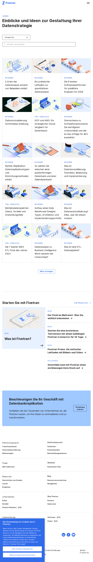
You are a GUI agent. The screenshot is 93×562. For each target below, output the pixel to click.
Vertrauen (51, 517)
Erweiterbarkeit (53, 450)
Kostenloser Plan (54, 467)
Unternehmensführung (11, 450)
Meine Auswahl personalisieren (22, 555)
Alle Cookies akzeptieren (22, 549)
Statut (50, 521)
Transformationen (9, 446)
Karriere (50, 500)
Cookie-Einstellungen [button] (52, 550)
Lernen (5, 484)
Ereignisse (6, 487)
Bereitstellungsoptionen (57, 453)
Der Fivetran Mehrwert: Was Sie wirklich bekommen (65, 317)
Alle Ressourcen (81, 303)
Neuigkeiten (52, 484)
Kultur (4, 500)
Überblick (51, 463)
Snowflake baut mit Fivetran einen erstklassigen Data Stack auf (67, 366)
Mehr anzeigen (46, 271)
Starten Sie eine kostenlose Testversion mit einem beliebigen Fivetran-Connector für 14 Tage (66, 333)
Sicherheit (51, 446)
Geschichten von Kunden (12, 480)
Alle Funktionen (8, 467)
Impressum (51, 504)
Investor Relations (9, 507)
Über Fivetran (52, 496)
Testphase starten (80, 408)
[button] (88, 2)
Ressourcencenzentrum (56, 480)
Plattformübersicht (55, 442)
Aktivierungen (7, 453)
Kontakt (5, 504)
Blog (49, 476)
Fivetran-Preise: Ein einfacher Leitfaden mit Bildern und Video (65, 351)
